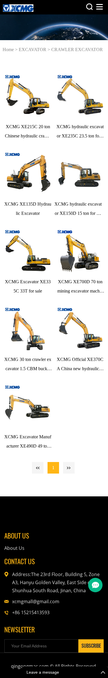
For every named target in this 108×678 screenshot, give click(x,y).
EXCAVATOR (32, 49)
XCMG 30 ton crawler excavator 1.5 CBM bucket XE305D (27, 365)
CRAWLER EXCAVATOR (77, 49)
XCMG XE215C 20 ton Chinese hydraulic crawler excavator (28, 132)
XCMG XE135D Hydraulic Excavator (27, 209)
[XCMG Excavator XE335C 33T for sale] (28, 250)
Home (8, 49)
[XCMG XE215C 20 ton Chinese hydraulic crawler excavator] (28, 95)
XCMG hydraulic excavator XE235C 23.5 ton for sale (80, 132)
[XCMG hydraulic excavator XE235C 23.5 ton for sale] (80, 95)
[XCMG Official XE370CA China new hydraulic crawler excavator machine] (80, 328)
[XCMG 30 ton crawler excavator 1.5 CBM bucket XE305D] (28, 328)
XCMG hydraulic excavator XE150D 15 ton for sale (78, 210)
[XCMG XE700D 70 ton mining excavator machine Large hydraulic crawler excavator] (80, 250)
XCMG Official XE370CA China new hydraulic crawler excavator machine (80, 365)
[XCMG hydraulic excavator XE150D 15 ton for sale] (78, 173)
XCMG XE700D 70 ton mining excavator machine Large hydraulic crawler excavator (80, 287)
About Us (14, 548)
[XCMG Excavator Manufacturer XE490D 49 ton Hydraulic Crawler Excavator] (28, 406)
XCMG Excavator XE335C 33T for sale (28, 286)
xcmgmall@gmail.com (35, 601)
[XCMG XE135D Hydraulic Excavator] (28, 173)
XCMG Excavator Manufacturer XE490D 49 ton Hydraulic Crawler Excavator (27, 442)
